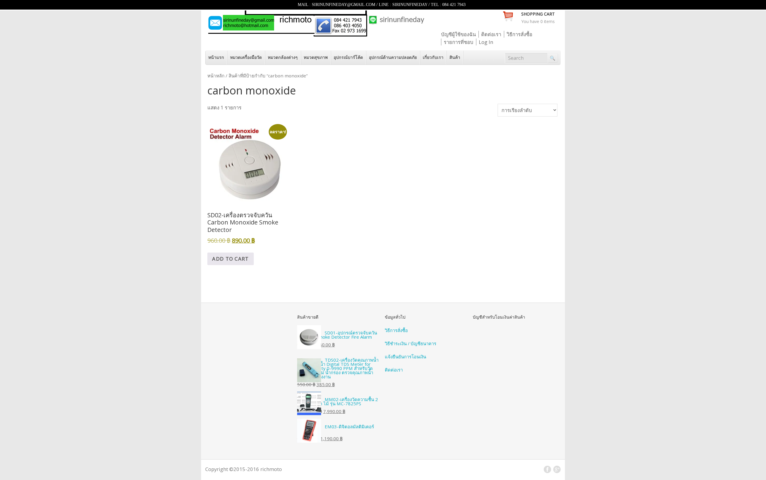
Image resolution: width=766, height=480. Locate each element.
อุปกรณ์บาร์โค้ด (348, 57)
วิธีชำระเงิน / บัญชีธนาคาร (410, 343)
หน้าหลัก (215, 76)
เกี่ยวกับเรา (433, 57)
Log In (486, 42)
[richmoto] (315, 34)
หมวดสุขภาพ (316, 57)
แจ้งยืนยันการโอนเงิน (405, 357)
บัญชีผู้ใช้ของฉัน (458, 34)
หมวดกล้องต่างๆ (283, 57)
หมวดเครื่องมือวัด (246, 57)
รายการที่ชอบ (458, 42)
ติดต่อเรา (491, 34)
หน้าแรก (216, 57)
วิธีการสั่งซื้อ (519, 34)
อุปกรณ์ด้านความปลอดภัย (393, 57)
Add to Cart (230, 258)
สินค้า (454, 57)
